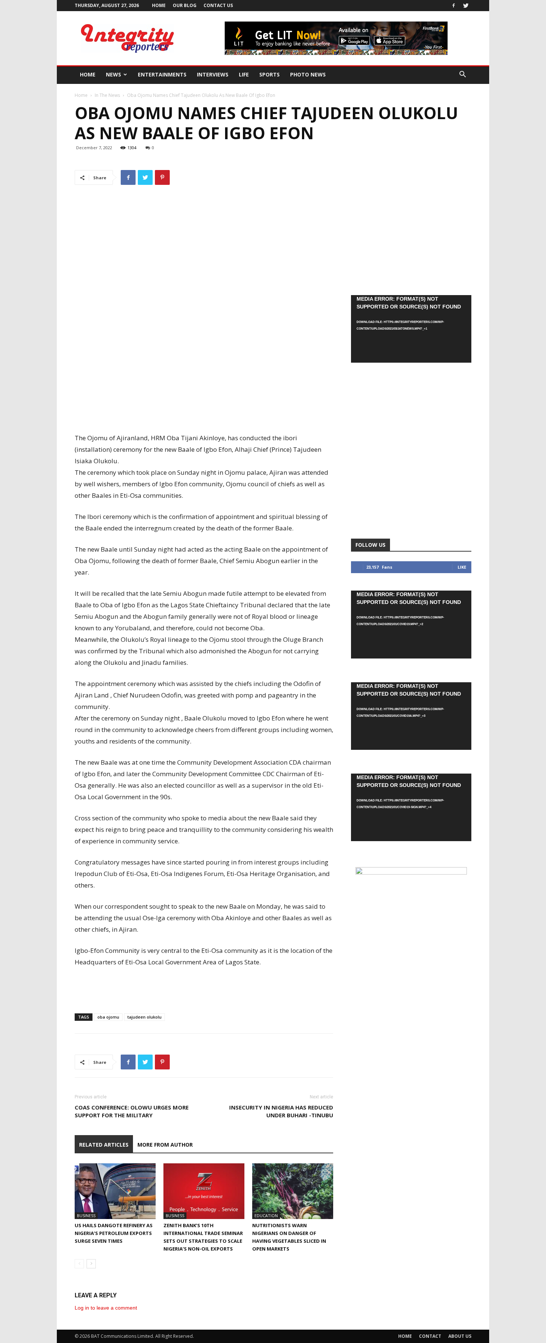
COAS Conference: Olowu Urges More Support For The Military (132, 1111)
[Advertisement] (204, 413)
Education (266, 1215)
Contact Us (218, 5)
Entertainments (162, 74)
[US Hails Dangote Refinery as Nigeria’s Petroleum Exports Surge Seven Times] (115, 1191)
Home (159, 5)
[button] (462, 75)
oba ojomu (108, 1017)
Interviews (212, 74)
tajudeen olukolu (144, 1017)
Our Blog (184, 5)
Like (462, 567)
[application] (411, 329)
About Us (459, 1336)
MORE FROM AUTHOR (165, 1144)
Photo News (308, 74)
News (113, 74)
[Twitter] (465, 5)
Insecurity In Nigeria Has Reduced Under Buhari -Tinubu (281, 1111)
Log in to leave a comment (106, 1308)
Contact (430, 1336)
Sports (269, 74)
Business (86, 1215)
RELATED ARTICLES (104, 1144)
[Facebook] (453, 5)
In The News (107, 95)
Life (244, 74)
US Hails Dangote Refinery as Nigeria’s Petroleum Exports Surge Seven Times (114, 1233)
